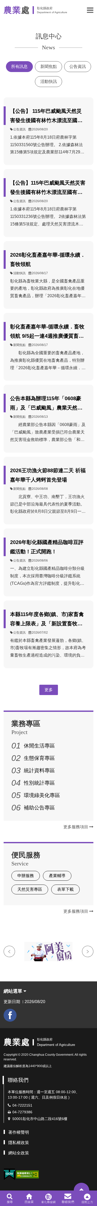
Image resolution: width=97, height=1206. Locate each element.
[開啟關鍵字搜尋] (10, 1198)
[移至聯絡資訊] (68, 1198)
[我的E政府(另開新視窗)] (9, 1174)
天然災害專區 (29, 889)
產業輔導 (57, 875)
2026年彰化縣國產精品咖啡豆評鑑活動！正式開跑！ (47, 546)
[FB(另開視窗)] (10, 1015)
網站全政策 (18, 1153)
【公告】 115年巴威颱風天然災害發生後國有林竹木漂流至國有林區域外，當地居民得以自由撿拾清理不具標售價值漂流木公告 (46, 116)
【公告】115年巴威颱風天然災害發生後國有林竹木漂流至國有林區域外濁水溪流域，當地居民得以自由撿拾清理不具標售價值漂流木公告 (47, 188)
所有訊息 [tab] (19, 66)
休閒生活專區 (39, 745)
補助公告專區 (39, 807)
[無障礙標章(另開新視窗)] (27, 1174)
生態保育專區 (39, 758)
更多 (48, 690)
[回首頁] (29, 1198)
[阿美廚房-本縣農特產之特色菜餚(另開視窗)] (48, 951)
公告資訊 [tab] (77, 66)
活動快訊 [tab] (48, 81)
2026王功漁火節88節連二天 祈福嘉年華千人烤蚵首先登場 (48, 475)
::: (5, 1031)
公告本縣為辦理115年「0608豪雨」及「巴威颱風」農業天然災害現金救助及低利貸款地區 (46, 404)
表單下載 (65, 889)
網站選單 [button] (14, 991)
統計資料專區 (39, 770)
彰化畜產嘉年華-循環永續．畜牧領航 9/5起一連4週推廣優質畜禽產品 (47, 332)
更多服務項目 (76, 827)
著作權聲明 (18, 1132)
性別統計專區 (39, 783)
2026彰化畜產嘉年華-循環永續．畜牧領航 (47, 259)
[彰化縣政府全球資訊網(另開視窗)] (48, 1198)
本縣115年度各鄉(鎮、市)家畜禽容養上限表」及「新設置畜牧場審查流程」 (47, 619)
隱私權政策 (18, 1142)
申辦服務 (25, 875)
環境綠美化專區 (42, 795)
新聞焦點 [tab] (48, 66)
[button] (90, 10)
